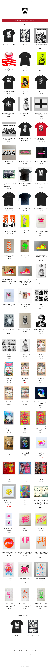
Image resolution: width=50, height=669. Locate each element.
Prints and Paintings (28, 654)
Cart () (32, 1)
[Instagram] (25, 661)
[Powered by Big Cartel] (25, 666)
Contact (25, 1)
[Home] (25, 11)
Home (15, 651)
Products (18, 1)
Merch (18, 654)
